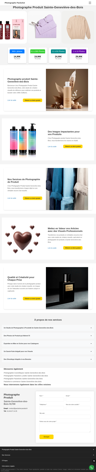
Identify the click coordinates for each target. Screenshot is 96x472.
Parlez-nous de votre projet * (47, 421)
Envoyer (46, 437)
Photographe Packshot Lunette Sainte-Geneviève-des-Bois (26, 376)
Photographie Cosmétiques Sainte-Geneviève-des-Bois (24, 373)
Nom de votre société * (72, 404)
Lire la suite (12, 100)
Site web (42, 413)
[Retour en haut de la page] (94, 461)
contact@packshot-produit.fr (18, 408)
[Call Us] (91, 467)
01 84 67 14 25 (12, 411)
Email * (68, 396)
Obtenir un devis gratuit (32, 100)
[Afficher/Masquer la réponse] (91, 328)
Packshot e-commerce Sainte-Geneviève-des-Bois (23, 382)
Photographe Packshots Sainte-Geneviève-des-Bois (23, 379)
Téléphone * (43, 404)
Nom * (41, 396)
